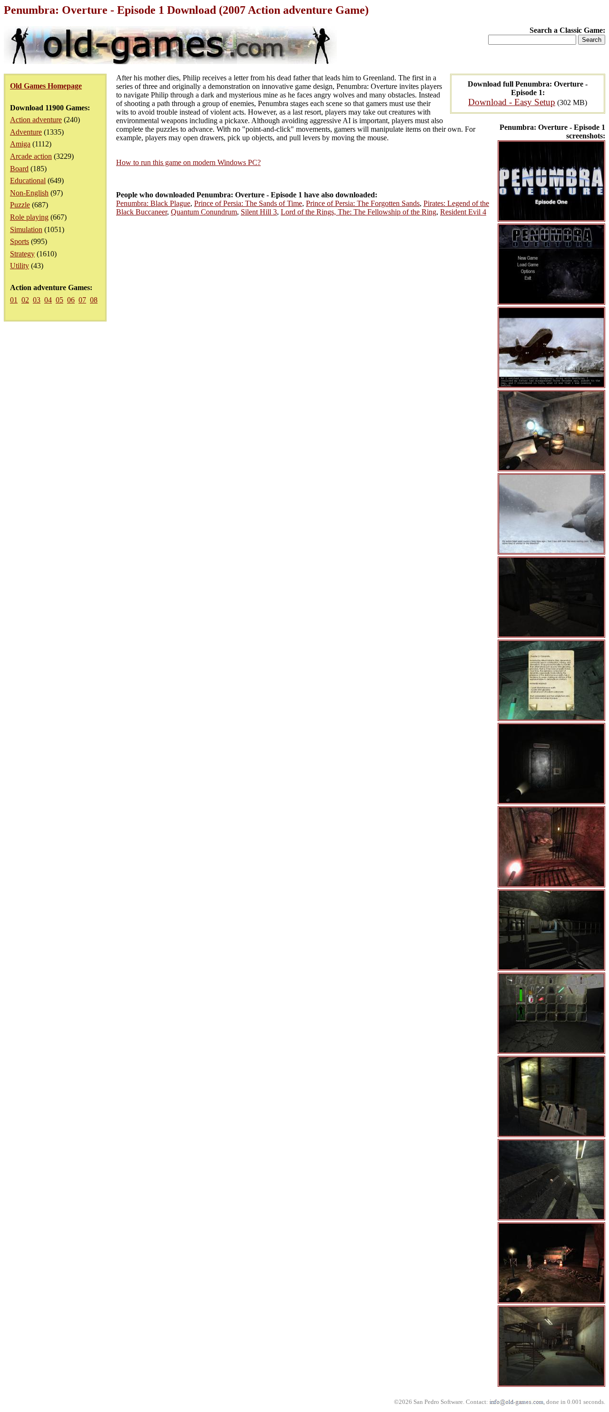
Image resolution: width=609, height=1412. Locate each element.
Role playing (29, 217)
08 (94, 300)
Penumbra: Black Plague (153, 203)
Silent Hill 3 (259, 212)
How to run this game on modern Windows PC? (188, 162)
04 (48, 300)
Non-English (29, 193)
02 (25, 300)
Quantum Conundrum (204, 212)
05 (59, 300)
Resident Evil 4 (463, 212)
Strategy (22, 254)
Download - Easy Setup (511, 102)
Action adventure (36, 120)
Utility (19, 266)
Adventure (26, 132)
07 (82, 300)
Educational (28, 180)
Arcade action (31, 156)
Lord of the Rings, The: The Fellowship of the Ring (358, 212)
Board (19, 169)
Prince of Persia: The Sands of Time (248, 203)
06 (71, 300)
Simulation (26, 229)
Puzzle (20, 205)
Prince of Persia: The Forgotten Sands (363, 203)
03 (36, 300)
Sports (19, 241)
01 (14, 300)
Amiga (20, 144)
